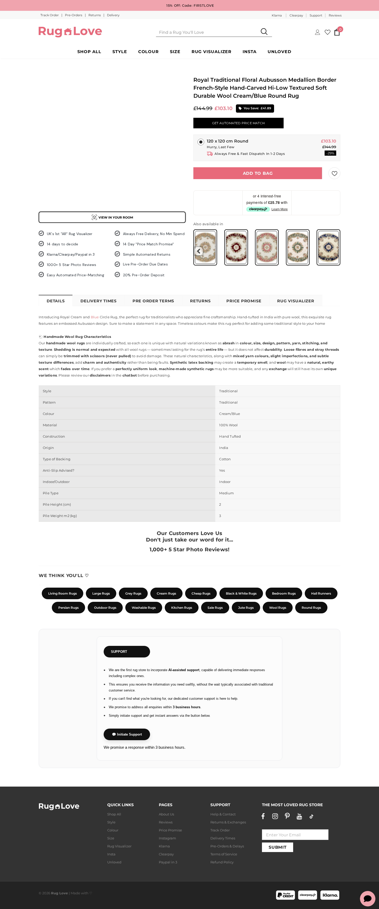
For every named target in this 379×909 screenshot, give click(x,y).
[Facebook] (263, 816)
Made (75, 893)
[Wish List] (334, 173)
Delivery (113, 15)
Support (316, 15)
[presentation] (198, 251)
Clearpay (296, 15)
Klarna (277, 15)
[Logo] (70, 32)
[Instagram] (275, 816)
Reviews (335, 15)
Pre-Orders (74, 15)
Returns (95, 15)
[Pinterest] (287, 816)
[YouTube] (299, 816)
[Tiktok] (311, 816)
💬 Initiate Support (127, 734)
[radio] (205, 247)
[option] (48, 98)
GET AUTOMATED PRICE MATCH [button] (238, 123)
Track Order (50, 15)
